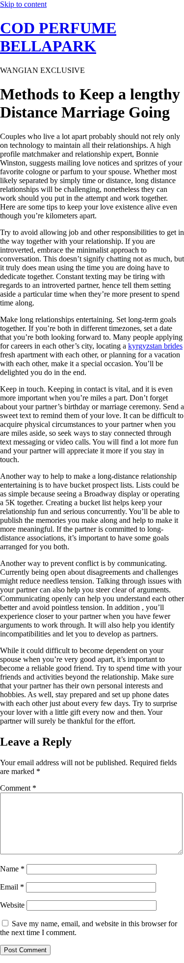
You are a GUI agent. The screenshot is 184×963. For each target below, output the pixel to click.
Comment (18, 788)
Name (12, 869)
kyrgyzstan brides (155, 346)
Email (12, 887)
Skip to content (23, 4)
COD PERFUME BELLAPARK (58, 37)
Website (12, 905)
